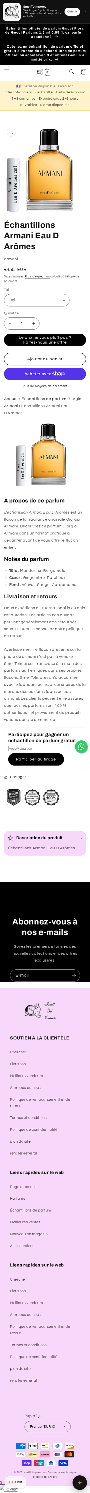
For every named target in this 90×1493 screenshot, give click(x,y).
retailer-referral (23, 1153)
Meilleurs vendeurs (26, 1076)
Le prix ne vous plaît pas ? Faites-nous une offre (45, 339)
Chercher (18, 1052)
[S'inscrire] (74, 975)
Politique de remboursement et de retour (40, 1103)
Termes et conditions (28, 1118)
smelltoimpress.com (35, 1472)
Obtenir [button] (72, 11)
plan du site (20, 1141)
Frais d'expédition (37, 276)
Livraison (18, 1064)
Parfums (17, 1198)
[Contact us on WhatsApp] (81, 746)
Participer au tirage (36, 759)
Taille (8, 290)
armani (11, 259)
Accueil (11, 399)
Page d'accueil (23, 1187)
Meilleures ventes (25, 1222)
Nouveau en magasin (29, 1234)
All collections (22, 1246)
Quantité (11, 313)
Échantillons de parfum (30, 1210)
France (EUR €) (42, 1426)
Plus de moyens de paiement (45, 386)
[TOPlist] (9, 1489)
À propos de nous (25, 1088)
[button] (6, 72)
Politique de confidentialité (34, 1130)
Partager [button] (18, 777)
